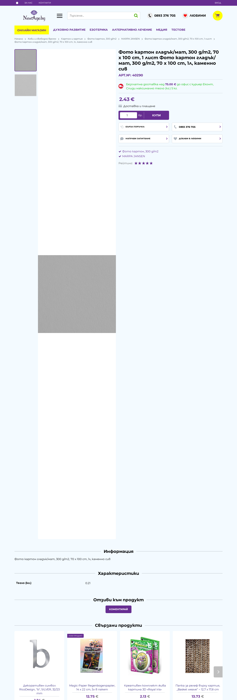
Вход (218, 2)
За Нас (28, 2)
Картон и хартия (72, 38)
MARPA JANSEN (130, 38)
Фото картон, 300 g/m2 (101, 38)
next (218, 671)
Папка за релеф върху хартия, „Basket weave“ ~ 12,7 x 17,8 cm (198, 687)
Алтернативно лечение (132, 29)
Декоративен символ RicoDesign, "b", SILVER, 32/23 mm (39, 689)
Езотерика (99, 29)
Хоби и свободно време (42, 38)
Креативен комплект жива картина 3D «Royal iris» (145, 687)
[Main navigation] (59, 16)
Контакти (45, 2)
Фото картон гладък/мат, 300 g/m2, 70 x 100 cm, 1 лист (178, 38)
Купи (156, 115)
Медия (161, 29)
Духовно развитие (69, 29)
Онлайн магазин (31, 30)
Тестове (178, 29)
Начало (18, 38)
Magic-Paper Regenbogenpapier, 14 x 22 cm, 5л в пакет (92, 687)
